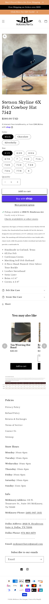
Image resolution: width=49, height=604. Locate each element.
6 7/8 (7, 159)
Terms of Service (14, 425)
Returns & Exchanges (16, 419)
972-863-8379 (28, 533)
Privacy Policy (12, 407)
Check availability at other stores (21, 219)
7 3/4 (7, 171)
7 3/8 (7, 165)
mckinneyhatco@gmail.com (28, 544)
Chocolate (23, 137)
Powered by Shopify (35, 599)
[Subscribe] (41, 559)
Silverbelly (10, 143)
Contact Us (10, 431)
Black (8, 137)
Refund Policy (12, 413)
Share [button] (8, 304)
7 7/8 (19, 171)
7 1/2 (19, 165)
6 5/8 (19, 153)
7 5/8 (30, 165)
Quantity (6, 177)
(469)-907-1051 (34, 512)
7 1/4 (38, 159)
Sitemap (9, 437)
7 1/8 (26, 159)
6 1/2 (7, 153)
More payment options (24, 205)
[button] (3, 21)
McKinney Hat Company (20, 599)
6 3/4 (31, 153)
